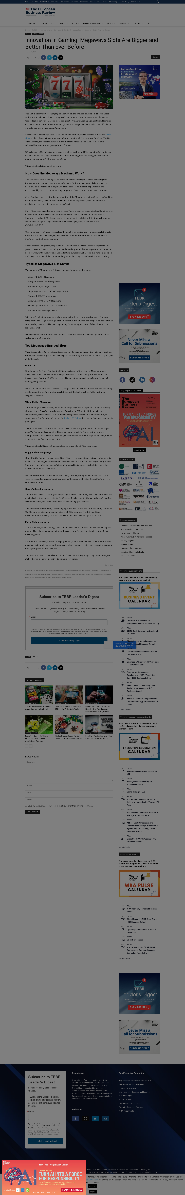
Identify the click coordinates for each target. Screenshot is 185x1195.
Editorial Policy (124, 2)
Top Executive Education (98, 2)
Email (33, 617)
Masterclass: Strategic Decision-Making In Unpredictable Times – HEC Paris (143, 802)
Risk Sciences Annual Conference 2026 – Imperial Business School (141, 642)
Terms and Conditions (88, 1179)
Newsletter (84, 2)
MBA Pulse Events (127, 556)
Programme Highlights (129, 533)
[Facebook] (43, 57)
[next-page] (30, 746)
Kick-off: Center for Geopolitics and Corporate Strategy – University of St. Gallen (143, 701)
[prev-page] (26, 746)
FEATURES (137, 23)
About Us (35, 2)
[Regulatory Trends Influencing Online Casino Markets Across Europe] (99, 724)
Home (27, 2)
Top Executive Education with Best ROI (136, 525)
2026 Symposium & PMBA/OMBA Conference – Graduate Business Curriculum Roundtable (141, 950)
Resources (54, 2)
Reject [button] (92, 1191)
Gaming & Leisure (45, 30)
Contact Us (134, 2)
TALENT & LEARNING (92, 23)
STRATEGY (62, 23)
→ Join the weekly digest (69, 640)
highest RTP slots (72, 418)
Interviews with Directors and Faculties (136, 537)
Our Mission (65, 2)
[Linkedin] (55, 57)
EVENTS (150, 23)
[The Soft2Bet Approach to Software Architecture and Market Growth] (39, 694)
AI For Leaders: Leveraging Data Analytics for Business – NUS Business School (141, 688)
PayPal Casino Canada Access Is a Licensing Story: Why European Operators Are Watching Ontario (97, 709)
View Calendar (125, 709)
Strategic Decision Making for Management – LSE (139, 783)
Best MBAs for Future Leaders (132, 529)
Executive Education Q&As (131, 548)
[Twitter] (49, 57)
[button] (158, 2)
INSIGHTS (123, 23)
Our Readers (44, 2)
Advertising (113, 2)
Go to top (109, 565)
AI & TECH (47, 23)
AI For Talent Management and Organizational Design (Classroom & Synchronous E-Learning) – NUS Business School (142, 827)
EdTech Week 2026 (135, 939)
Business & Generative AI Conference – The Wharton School (143, 663)
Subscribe (74, 2)
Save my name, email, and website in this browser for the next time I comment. (60, 806)
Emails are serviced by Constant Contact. (76, 633)
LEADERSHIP (32, 23)
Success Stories (126, 544)
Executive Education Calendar (132, 552)
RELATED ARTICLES (35, 680)
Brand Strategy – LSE (136, 791)
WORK (74, 23)
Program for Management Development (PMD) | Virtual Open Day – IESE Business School (141, 675)
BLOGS (34, 30)
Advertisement (38, 657)
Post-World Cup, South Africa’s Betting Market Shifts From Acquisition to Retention (36, 738)
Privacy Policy (69, 1179)
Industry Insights (127, 540)
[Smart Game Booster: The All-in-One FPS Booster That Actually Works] (69, 694)
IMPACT (110, 23)
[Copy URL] (60, 57)
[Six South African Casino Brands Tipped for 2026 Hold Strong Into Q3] (69, 724)
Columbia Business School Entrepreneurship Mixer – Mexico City (143, 622)
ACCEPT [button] (92, 1186)
